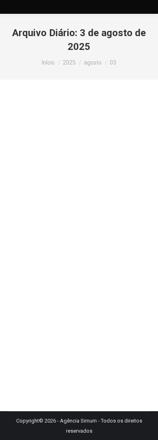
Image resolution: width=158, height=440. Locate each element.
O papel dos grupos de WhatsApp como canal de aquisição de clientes (65, 214)
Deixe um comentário (97, 252)
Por (87, 242)
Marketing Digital (38, 242)
